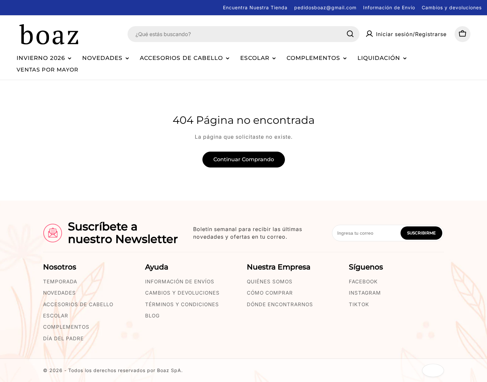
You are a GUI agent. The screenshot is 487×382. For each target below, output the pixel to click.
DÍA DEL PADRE (63, 338)
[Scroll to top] (433, 370)
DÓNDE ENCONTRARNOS (280, 304)
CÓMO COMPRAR (270, 293)
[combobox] (243, 34)
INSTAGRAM (365, 293)
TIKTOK (359, 304)
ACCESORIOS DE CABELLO (78, 304)
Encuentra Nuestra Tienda (255, 7)
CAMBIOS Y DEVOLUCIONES (182, 293)
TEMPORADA (60, 281)
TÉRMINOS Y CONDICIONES (182, 304)
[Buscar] (350, 34)
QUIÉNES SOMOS (270, 281)
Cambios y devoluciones (452, 7)
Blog (152, 315)
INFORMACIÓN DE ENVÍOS (179, 281)
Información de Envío (389, 7)
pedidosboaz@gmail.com (325, 7)
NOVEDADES (59, 293)
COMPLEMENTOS (66, 327)
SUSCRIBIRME (421, 232)
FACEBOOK (363, 281)
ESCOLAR (55, 315)
